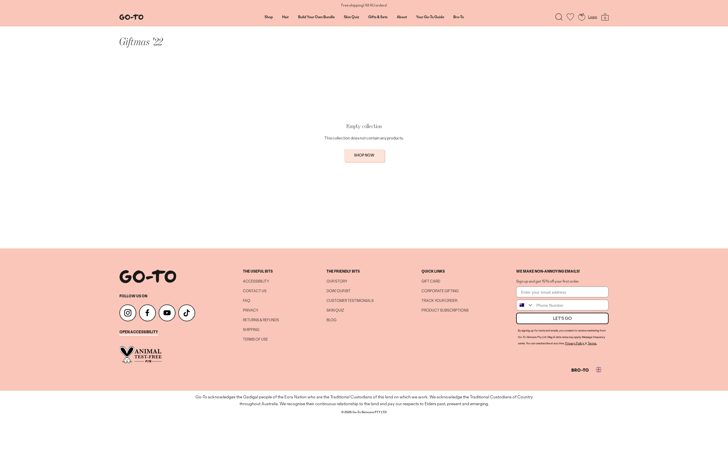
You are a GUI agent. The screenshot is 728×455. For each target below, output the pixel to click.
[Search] (558, 16)
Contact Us (254, 291)
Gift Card (430, 281)
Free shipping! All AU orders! (364, 5)
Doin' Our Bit (338, 291)
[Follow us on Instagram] (128, 313)
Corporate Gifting (440, 291)
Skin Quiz (351, 17)
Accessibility (256, 281)
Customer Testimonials (350, 300)
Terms (592, 343)
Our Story (336, 281)
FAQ (246, 300)
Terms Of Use (255, 339)
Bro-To (458, 17)
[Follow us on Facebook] (147, 313)
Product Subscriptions (445, 310)
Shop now (364, 155)
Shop (268, 17)
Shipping (251, 330)
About (402, 17)
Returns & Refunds (261, 320)
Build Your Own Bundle (316, 17)
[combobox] (524, 305)
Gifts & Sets (378, 17)
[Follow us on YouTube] (167, 313)
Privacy (250, 310)
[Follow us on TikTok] (187, 313)
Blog (331, 320)
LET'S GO (562, 318)
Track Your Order (439, 300)
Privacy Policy (574, 343)
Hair (285, 17)
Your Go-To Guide (430, 17)
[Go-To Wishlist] (570, 16)
